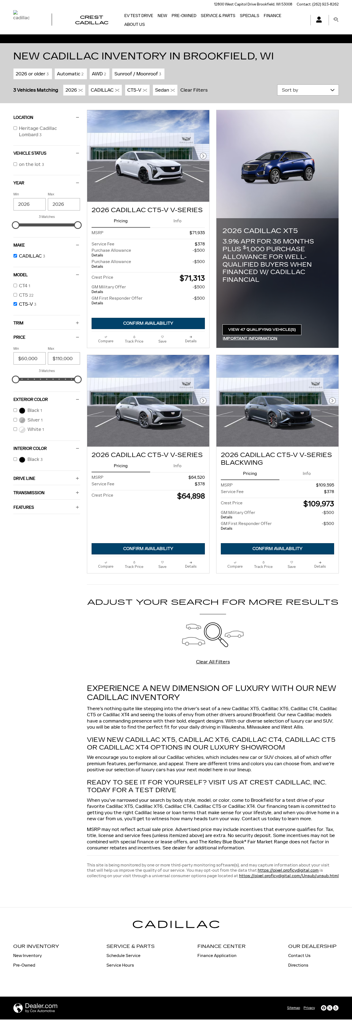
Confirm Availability (148, 323)
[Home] (27, 20)
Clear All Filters (213, 662)
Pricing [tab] (121, 220)
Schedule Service (123, 955)
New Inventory (27, 955)
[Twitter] (329, 1008)
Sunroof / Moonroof (137, 74)
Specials (249, 15)
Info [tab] (178, 220)
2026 (71, 90)
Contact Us (299, 955)
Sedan (162, 90)
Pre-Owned (184, 15)
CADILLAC (102, 90)
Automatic (70, 74)
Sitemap (293, 1008)
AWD (99, 74)
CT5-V (134, 90)
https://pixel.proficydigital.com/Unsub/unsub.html (289, 875)
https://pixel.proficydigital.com (288, 870)
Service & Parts (218, 15)
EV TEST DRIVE (138, 15)
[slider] (16, 225)
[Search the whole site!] (336, 20)
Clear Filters (194, 90)
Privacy (309, 1008)
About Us (134, 24)
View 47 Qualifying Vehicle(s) (262, 331)
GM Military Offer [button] (109, 289)
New (162, 15)
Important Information (253, 338)
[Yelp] (336, 1008)
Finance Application (217, 955)
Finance (272, 15)
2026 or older (32, 74)
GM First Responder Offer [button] (117, 300)
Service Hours (120, 965)
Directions (298, 965)
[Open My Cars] (317, 20)
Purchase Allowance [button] (111, 253)
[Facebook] (323, 1008)
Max (51, 194)
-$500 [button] (199, 250)
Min (16, 194)
